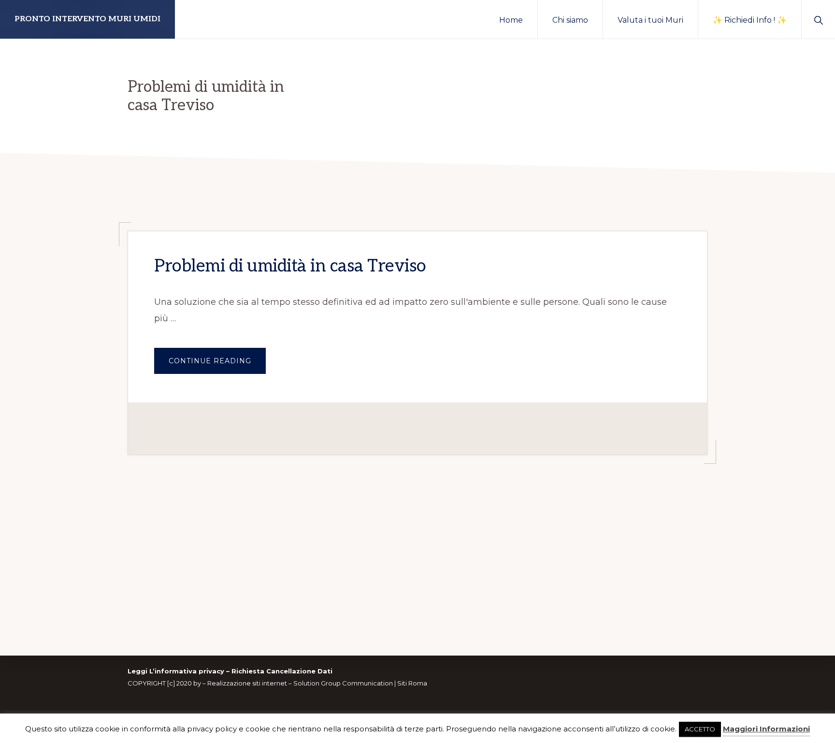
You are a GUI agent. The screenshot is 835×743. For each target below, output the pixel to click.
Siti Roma (412, 683)
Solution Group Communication (343, 683)
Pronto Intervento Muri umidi (87, 19)
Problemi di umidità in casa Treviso (290, 266)
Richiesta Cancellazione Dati (281, 671)
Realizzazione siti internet (247, 683)
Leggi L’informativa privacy (176, 671)
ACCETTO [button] (700, 729)
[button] (818, 19)
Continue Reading (217, 365)
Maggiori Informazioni (766, 728)
